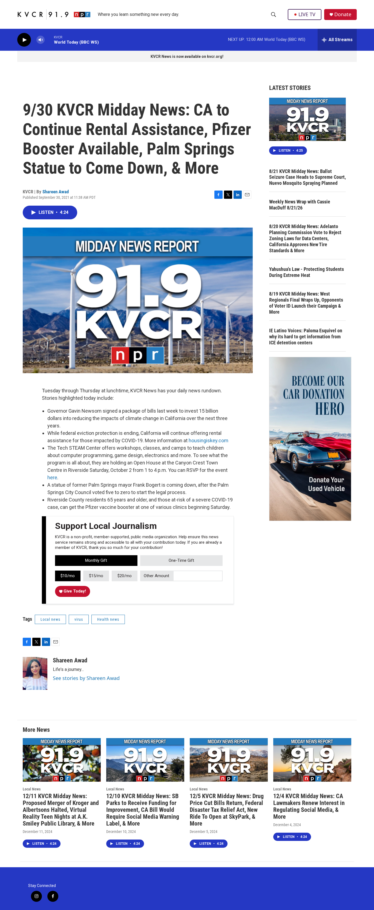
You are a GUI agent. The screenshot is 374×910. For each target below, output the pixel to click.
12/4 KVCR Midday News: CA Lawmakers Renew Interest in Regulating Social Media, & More (309, 806)
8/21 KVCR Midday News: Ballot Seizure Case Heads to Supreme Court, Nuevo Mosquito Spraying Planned (307, 177)
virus (78, 619)
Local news (50, 619)
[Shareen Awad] (35, 673)
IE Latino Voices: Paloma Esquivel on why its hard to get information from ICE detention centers (305, 336)
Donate (342, 14)
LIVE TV (306, 14)
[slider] (49, 39)
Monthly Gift (96, 560)
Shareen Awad (55, 191)
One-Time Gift (181, 560)
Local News (32, 789)
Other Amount (156, 575)
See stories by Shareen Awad (86, 678)
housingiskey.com (208, 440)
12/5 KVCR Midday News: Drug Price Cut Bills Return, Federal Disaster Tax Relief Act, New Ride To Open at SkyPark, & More (227, 810)
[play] (24, 40)
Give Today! (74, 591)
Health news (108, 619)
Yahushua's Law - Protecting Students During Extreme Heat (306, 272)
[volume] (40, 40)
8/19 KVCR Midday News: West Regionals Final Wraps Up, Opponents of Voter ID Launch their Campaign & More (306, 303)
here (52, 477)
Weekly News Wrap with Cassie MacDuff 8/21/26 (299, 205)
